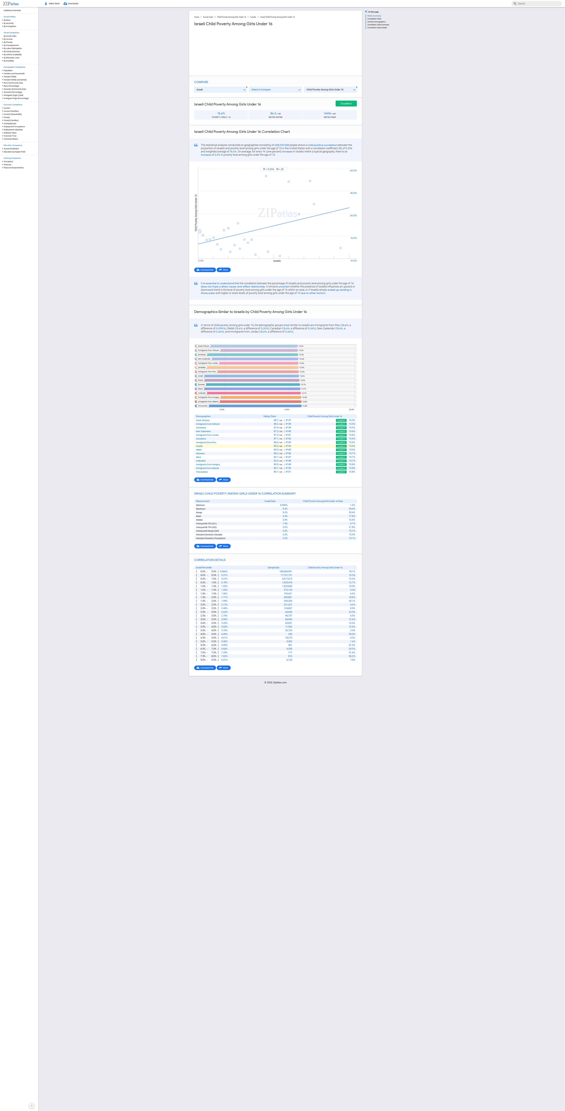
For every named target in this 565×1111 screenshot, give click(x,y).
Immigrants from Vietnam (208, 424)
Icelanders (201, 461)
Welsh (199, 450)
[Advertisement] (234, 50)
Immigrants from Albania (207, 468)
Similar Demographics (376, 22)
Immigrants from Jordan (207, 435)
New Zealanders (203, 431)
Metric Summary (374, 16)
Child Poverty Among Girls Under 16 (231, 17)
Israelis (253, 17)
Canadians (201, 439)
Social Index (208, 17)
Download (350, 164)
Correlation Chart (374, 19)
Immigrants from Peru (206, 442)
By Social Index (10, 36)
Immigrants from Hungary (208, 464)
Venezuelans (202, 472)
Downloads (73, 3)
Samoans (200, 453)
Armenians (201, 427)
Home (196, 17)
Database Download (12, 10)
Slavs (198, 457)
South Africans (203, 420)
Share (225, 270)
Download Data (207, 270)
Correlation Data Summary (378, 25)
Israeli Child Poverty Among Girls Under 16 (277, 17)
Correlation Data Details (377, 28)
